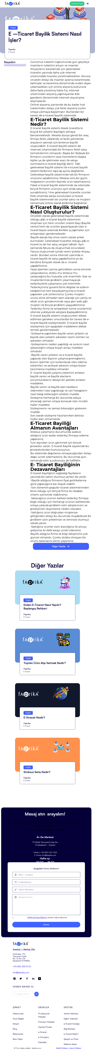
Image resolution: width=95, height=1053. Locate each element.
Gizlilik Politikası (62, 1048)
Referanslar (18, 1034)
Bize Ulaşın (18, 1039)
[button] (87, 3)
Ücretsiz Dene (77, 3)
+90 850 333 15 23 (22, 966)
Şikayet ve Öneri (71, 1039)
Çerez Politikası (75, 1048)
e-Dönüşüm (43, 1037)
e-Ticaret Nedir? (71, 1034)
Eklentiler (42, 1042)
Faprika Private (45, 1027)
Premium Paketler (46, 1022)
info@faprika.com (21, 972)
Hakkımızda (18, 1013)
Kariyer (16, 1023)
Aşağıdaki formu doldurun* (46, 868)
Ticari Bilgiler (18, 1018)
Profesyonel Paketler (43, 1015)
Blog (15, 1029)
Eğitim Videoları (71, 1018)
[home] (12, 4)
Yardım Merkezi (71, 1013)
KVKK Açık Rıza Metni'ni (37, 917)
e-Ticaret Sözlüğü (71, 1023)
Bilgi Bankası (69, 1029)
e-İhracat (42, 1032)
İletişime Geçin (70, 1044)
